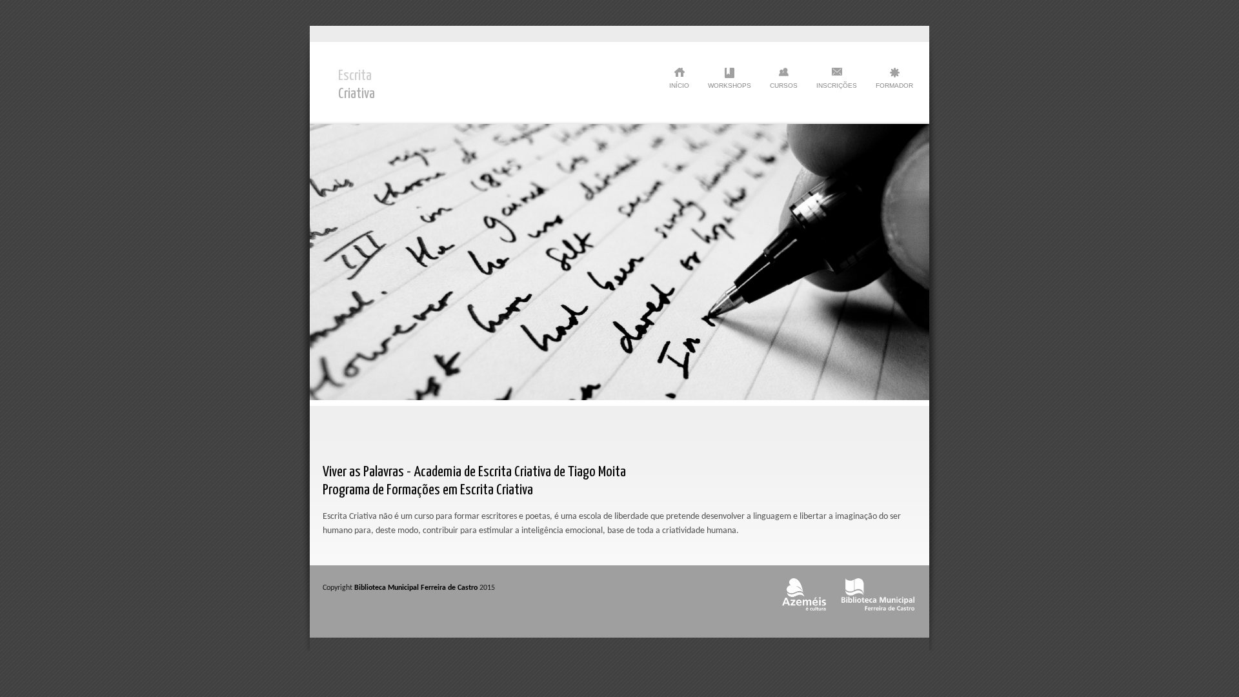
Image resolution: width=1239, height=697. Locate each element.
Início (679, 85)
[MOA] (804, 615)
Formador (894, 85)
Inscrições (836, 85)
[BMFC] (878, 615)
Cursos (784, 85)
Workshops (729, 85)
